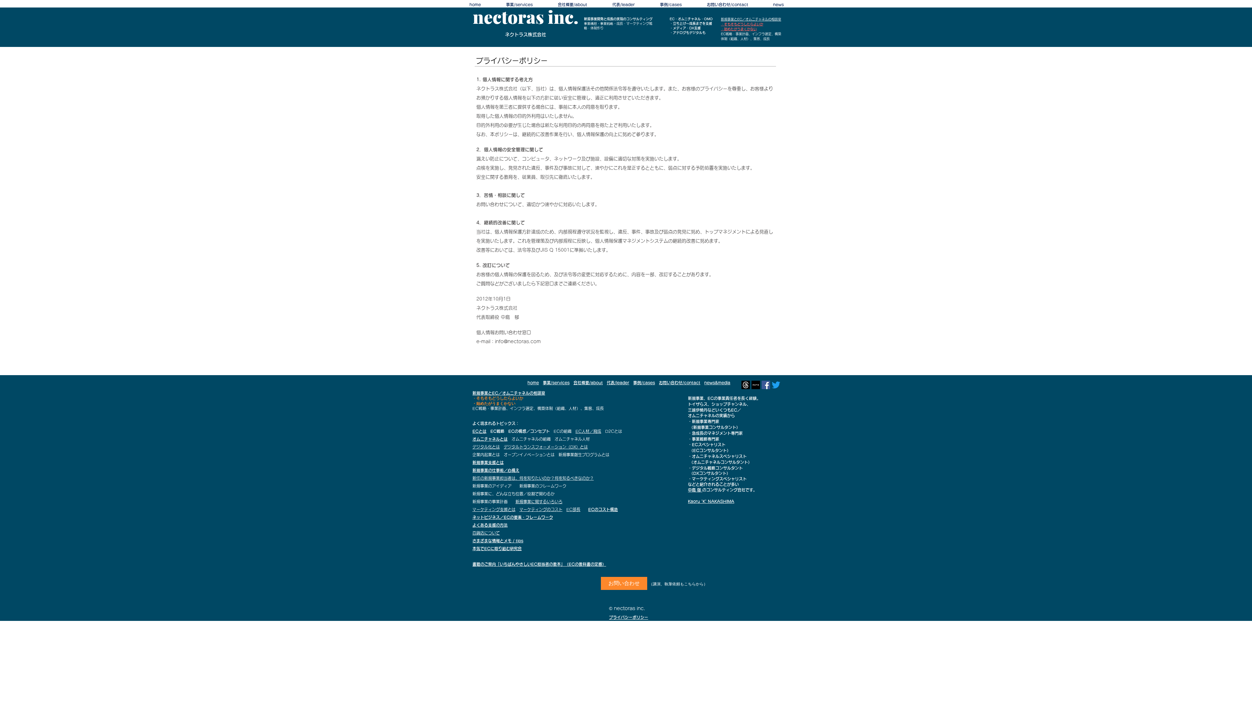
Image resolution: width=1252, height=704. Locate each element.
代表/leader (618, 383)
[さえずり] (776, 385)
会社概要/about (588, 383)
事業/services (556, 383)
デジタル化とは (486, 447)
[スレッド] (745, 385)
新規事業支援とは (488, 462)
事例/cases (644, 383)
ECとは (479, 431)
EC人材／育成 (588, 431)
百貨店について (486, 533)
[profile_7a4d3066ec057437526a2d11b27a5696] (756, 385)
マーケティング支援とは (493, 509)
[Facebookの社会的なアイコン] (766, 385)
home (533, 383)
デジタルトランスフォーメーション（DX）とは (546, 447)
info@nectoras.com (518, 341)
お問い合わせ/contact (679, 383)
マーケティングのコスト (540, 509)
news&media (717, 383)
